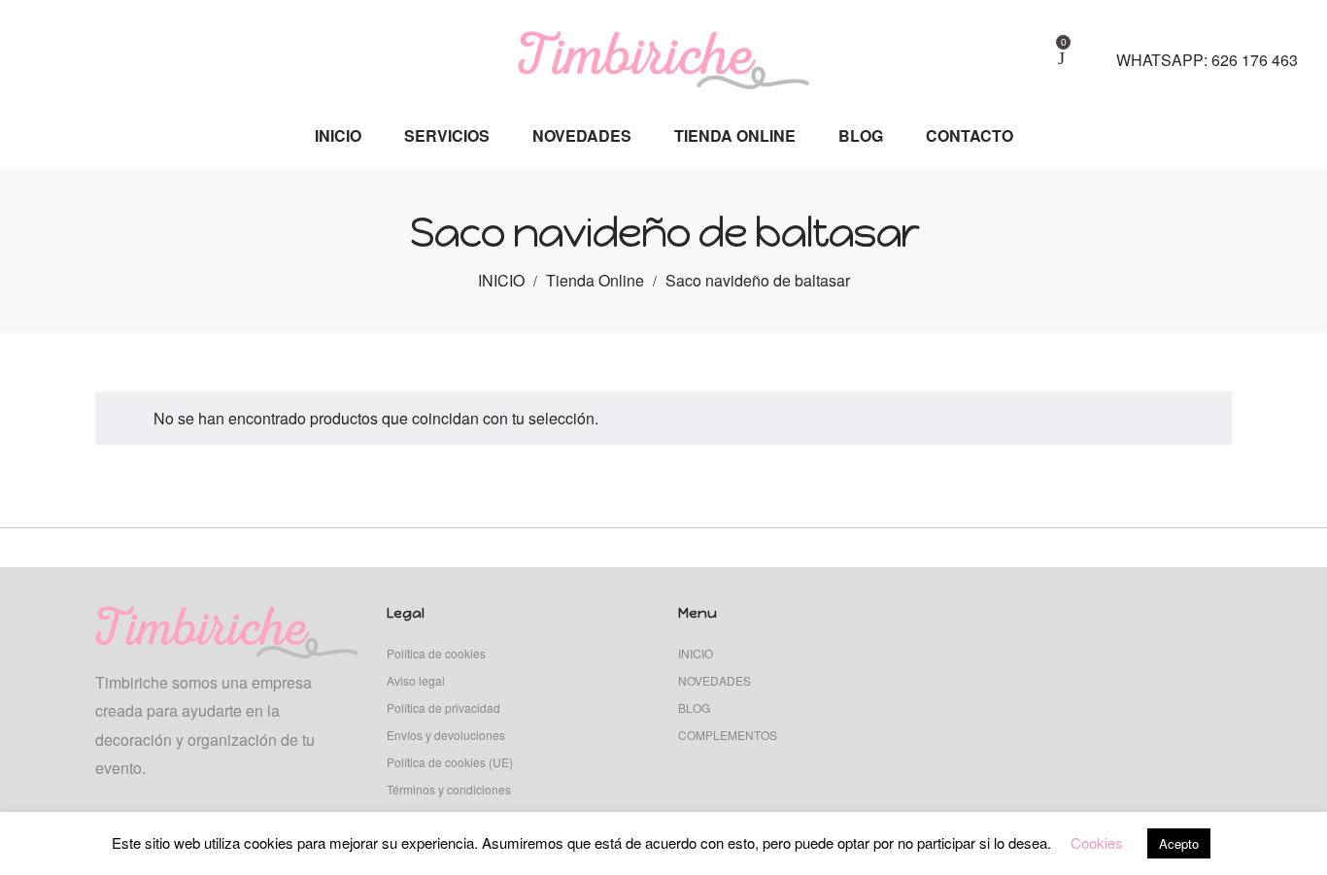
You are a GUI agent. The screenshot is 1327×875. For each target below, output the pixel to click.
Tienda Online (595, 280)
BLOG (694, 707)
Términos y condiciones (449, 789)
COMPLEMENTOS (727, 734)
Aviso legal (416, 680)
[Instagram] (37, 49)
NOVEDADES (714, 680)
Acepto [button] (1179, 843)
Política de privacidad (443, 707)
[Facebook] (69, 49)
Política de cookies (436, 653)
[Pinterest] (101, 49)
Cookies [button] (1097, 842)
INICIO (501, 280)
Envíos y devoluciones (446, 734)
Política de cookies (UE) (450, 762)
